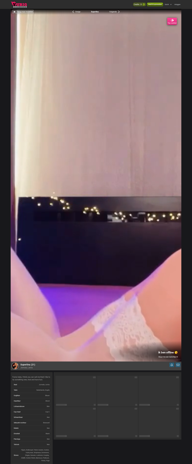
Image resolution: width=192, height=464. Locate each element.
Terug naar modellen (25, 12)
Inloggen (177, 4)
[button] (168, 4)
